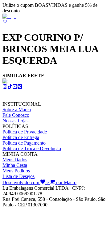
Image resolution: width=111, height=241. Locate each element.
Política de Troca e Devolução (31, 148)
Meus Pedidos (16, 170)
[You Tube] (14, 87)
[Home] (9, 16)
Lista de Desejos (18, 176)
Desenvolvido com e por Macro (39, 182)
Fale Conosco (15, 115)
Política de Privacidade (24, 131)
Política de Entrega (20, 137)
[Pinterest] (19, 87)
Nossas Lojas (15, 120)
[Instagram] (4, 87)
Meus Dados (14, 159)
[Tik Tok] (9, 87)
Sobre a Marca (16, 109)
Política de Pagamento (24, 143)
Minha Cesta (14, 165)
